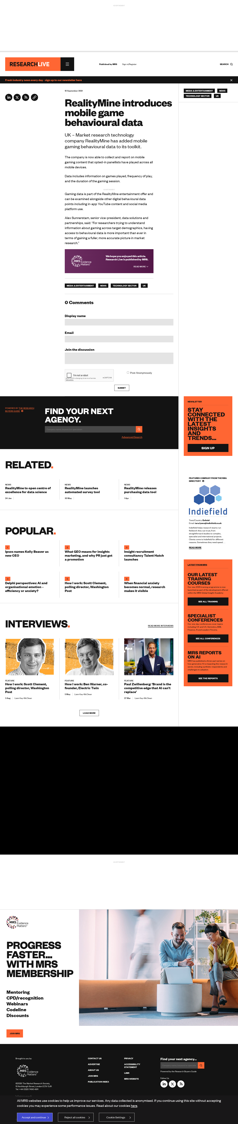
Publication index (98, 1081)
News (103, 285)
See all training (208, 601)
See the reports (208, 678)
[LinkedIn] (8, 100)
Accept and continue (34, 1117)
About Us (93, 1070)
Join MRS (15, 1033)
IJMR (126, 1073)
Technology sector (124, 285)
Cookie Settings (115, 1117)
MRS (115, 64)
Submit (122, 387)
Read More (140, 266)
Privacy (128, 1058)
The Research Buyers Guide (19, 409)
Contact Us (95, 1058)
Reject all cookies (74, 1117)
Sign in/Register (129, 64)
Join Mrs (93, 1075)
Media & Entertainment (80, 285)
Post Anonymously (141, 372)
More (160, 625)
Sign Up (208, 448)
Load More (89, 713)
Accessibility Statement (132, 1066)
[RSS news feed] (25, 100)
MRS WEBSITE (131, 1078)
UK (144, 285)
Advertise (94, 1064)
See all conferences (208, 638)
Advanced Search (132, 437)
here (134, 1105)
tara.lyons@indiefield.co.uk (208, 523)
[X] (17, 100)
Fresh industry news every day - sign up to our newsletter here (43, 80)
